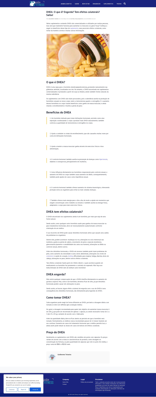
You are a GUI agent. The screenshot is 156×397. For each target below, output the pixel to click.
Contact (65, 384)
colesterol (49, 256)
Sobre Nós (65, 382)
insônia (70, 256)
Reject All (23, 389)
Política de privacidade (87, 382)
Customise (11, 389)
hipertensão (103, 159)
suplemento (74, 28)
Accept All (35, 389)
